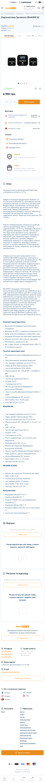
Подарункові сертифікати (28, 743)
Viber (27, 696)
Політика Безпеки (25, 727)
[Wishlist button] (35, 88)
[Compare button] (40, 88)
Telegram (29, 692)
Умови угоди (24, 725)
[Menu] (2, 8)
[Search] (39, 8)
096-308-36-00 (6, 651)
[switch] (39, 2)
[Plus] (14, 102)
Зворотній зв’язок (25, 735)
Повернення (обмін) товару (28, 733)
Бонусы (22, 711)
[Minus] (7, 102)
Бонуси (16, 165)
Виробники (23, 740)
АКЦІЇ (3, 711)
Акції (21, 746)
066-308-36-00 (6, 654)
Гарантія (17, 154)
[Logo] (10, 8)
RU (43, 2)
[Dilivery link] (39, 116)
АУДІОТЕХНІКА (9, 13)
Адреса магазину (25, 719)
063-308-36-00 (6, 657)
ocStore (26, 769)
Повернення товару (26, 738)
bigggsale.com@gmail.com (10, 672)
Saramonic (11, 26)
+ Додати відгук (22, 534)
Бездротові (19, 13)
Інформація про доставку (27, 730)
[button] (18, 83)
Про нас (22, 717)
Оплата (22, 714)
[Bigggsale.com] (22, 627)
